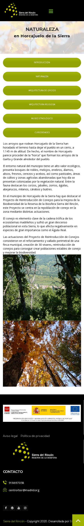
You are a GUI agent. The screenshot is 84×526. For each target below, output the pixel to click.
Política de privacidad (35, 436)
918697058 (16, 483)
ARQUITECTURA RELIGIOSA (42, 104)
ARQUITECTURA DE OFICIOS (42, 90)
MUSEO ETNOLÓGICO (42, 118)
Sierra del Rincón (14, 521)
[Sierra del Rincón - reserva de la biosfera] (21, 10)
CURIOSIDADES (42, 132)
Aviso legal (10, 436)
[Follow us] (6, 508)
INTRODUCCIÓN (42, 62)
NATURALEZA (42, 76)
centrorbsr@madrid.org (24, 490)
